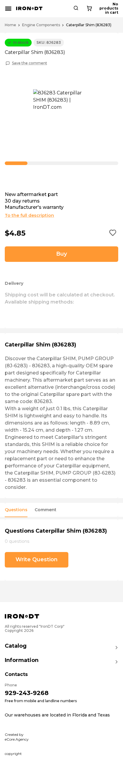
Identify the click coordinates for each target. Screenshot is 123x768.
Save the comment (29, 63)
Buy (61, 254)
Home (10, 25)
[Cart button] (89, 8)
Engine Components (41, 25)
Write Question (37, 559)
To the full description (29, 215)
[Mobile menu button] (8, 8)
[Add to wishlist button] (113, 233)
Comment (45, 510)
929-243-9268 (27, 693)
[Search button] (75, 9)
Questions (16, 510)
